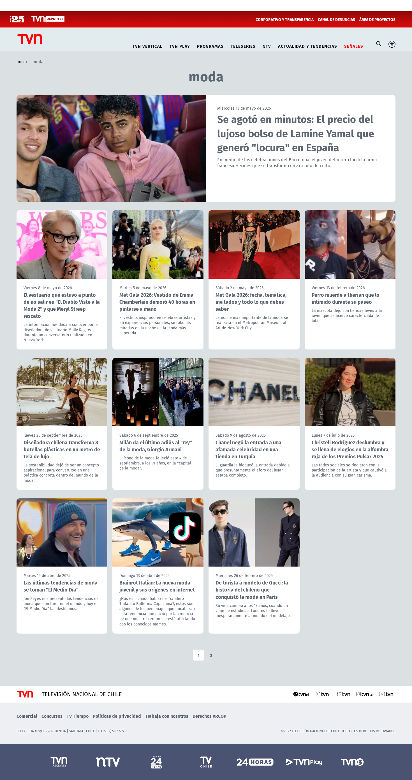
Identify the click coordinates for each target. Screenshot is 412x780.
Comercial (27, 715)
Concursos (52, 715)
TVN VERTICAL (148, 45)
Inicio (22, 61)
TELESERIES (243, 45)
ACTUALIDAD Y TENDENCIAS (307, 45)
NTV (267, 45)
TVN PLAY (180, 45)
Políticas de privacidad (117, 715)
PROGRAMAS (210, 45)
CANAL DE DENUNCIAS (336, 19)
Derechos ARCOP (209, 715)
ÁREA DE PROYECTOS (377, 19)
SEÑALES (353, 45)
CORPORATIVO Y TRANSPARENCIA (285, 19)
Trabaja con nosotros (166, 715)
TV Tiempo (78, 715)
